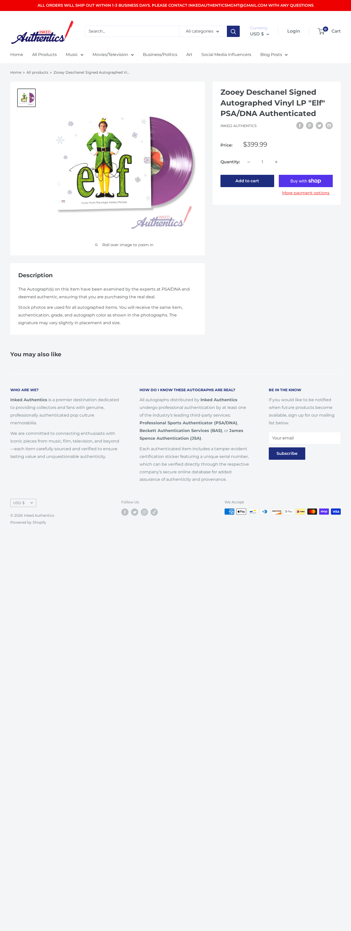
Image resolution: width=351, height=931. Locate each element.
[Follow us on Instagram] (144, 512)
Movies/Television (110, 54)
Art (189, 54)
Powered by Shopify (28, 522)
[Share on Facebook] (299, 125)
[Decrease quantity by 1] (248, 162)
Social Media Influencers (226, 54)
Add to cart (247, 180)
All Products (44, 54)
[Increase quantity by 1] (276, 162)
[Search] (233, 31)
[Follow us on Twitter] (134, 512)
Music (72, 54)
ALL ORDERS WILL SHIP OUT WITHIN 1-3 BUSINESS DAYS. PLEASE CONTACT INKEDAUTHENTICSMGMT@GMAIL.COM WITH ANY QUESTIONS (175, 5)
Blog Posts (271, 54)
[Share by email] (329, 125)
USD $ (19, 503)
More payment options (305, 192)
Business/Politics (160, 54)
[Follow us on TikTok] (154, 512)
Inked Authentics (238, 125)
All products (37, 72)
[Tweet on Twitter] (319, 125)
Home (16, 54)
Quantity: (230, 161)
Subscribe (287, 453)
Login (293, 31)
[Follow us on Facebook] (124, 512)
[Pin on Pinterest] (309, 125)
